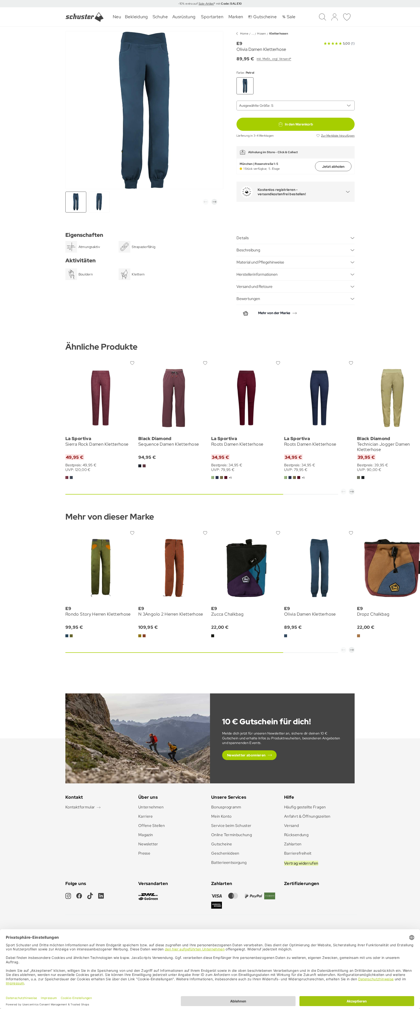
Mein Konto (221, 816)
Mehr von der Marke (274, 313)
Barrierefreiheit (298, 853)
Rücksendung (296, 834)
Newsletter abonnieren (246, 755)
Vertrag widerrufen (301, 863)
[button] (205, 202)
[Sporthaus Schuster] (84, 17)
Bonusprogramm (226, 807)
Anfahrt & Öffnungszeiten (307, 816)
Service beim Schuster (231, 825)
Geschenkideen (225, 853)
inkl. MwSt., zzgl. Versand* (274, 59)
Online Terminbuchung (231, 834)
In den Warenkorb (299, 124)
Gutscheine (221, 844)
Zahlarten (292, 844)
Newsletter (148, 844)
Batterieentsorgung (228, 862)
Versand (291, 825)
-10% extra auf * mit (210, 4)
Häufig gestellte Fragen (305, 807)
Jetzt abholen (333, 166)
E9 (239, 43)
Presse (144, 853)
